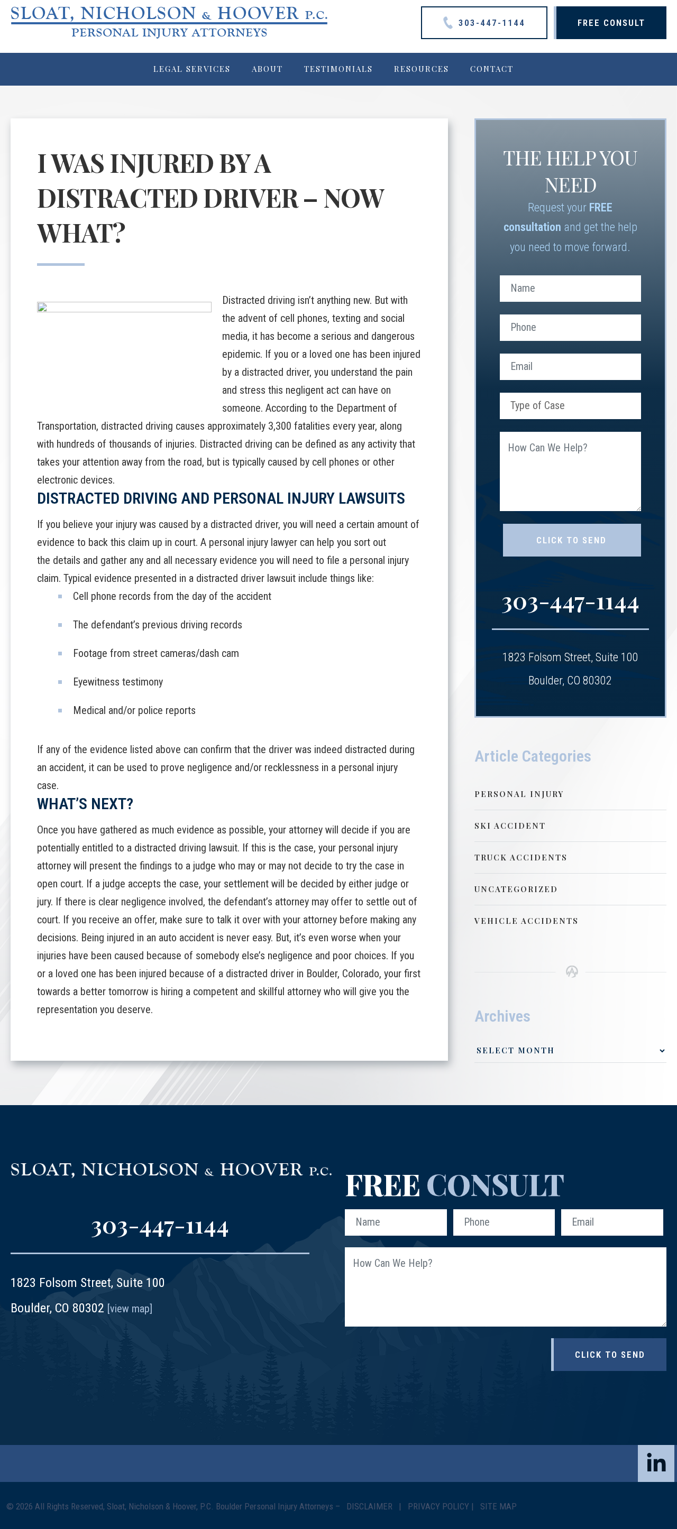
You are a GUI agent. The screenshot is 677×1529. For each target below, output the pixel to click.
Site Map (498, 1506)
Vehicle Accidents (526, 920)
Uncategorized (516, 889)
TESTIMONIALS (338, 68)
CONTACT (492, 68)
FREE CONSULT (611, 22)
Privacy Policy (438, 1506)
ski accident (510, 825)
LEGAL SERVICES (192, 68)
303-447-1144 (490, 22)
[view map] (129, 1308)
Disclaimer (370, 1506)
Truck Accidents (521, 857)
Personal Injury (519, 794)
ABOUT (267, 68)
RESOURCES (421, 68)
